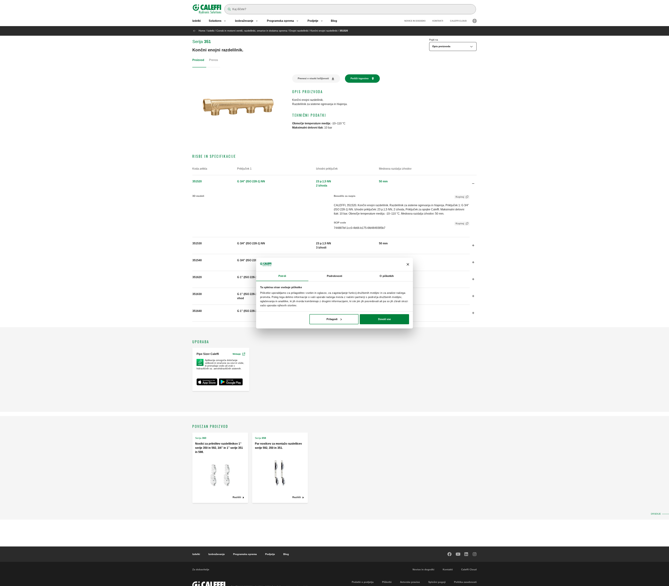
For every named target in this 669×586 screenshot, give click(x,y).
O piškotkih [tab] (387, 275)
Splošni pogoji (437, 582)
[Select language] (474, 21)
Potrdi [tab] (282, 275)
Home (202, 30)
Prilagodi (331, 319)
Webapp (237, 354)
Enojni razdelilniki (298, 30)
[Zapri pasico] (408, 264)
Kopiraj (460, 196)
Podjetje (270, 554)
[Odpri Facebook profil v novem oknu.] (449, 554)
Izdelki (196, 20)
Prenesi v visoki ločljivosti (313, 78)
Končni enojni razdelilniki (323, 30)
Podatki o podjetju (363, 582)
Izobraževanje (216, 554)
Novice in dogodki (414, 21)
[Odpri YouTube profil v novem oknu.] (458, 554)
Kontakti (437, 21)
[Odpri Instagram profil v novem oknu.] (474, 554)
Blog (334, 20)
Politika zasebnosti (465, 582)
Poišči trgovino (360, 78)
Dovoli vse (384, 319)
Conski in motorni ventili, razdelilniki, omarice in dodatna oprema (252, 30)
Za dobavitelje (200, 569)
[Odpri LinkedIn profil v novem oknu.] (466, 554)
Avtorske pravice (410, 582)
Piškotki (387, 582)
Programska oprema (245, 554)
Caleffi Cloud (458, 21)
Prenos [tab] (213, 60)
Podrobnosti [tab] (334, 275)
